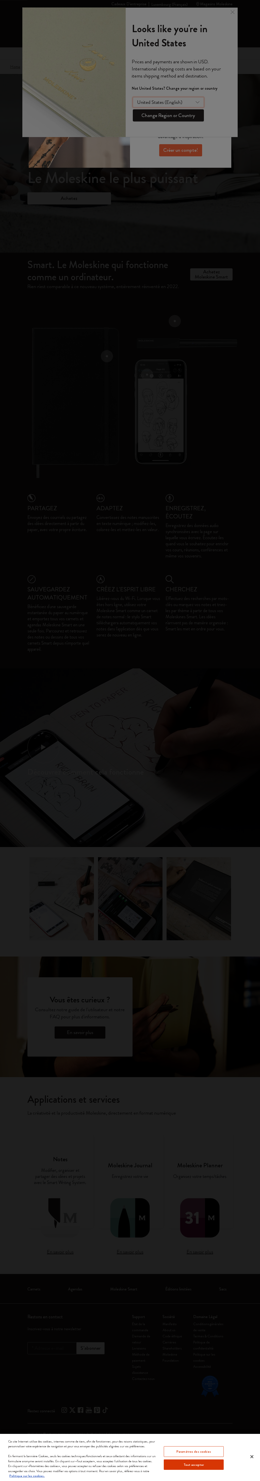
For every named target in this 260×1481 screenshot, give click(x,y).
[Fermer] (251, 1456)
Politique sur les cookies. (27, 1475)
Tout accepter (194, 1464)
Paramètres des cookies (193, 1451)
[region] (130, 1457)
